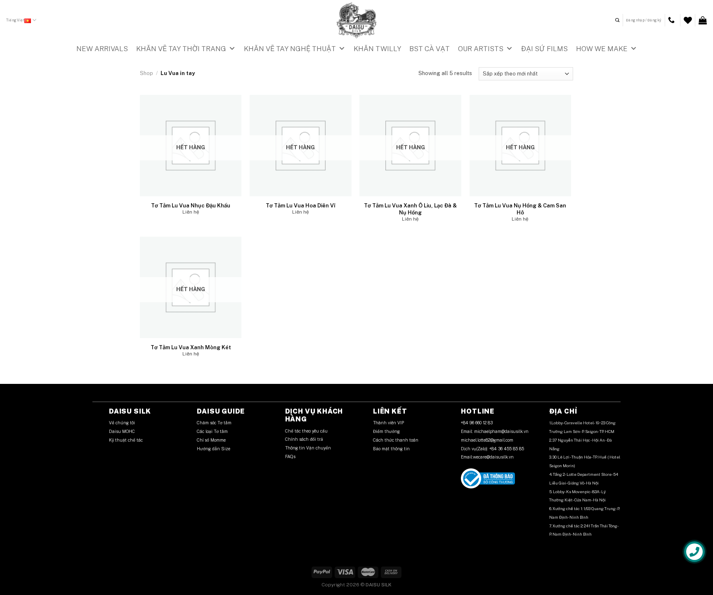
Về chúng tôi (122, 422)
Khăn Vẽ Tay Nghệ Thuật (290, 49)
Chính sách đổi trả (304, 439)
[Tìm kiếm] (617, 20)
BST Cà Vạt (429, 49)
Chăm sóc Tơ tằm (214, 422)
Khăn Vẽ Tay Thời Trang (181, 49)
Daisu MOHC (122, 431)
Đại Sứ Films (544, 49)
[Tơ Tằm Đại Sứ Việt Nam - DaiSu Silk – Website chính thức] (356, 20)
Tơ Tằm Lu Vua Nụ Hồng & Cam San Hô (520, 209)
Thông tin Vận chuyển (308, 447)
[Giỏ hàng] (703, 20)
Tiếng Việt (15, 20)
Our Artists (480, 49)
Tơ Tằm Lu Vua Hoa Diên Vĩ (300, 205)
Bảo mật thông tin (391, 448)
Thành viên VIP (388, 422)
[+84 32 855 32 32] (672, 20)
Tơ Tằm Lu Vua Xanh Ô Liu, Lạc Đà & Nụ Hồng (410, 209)
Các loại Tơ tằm (212, 431)
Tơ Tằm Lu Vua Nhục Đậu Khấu (190, 205)
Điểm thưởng (387, 431)
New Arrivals (102, 49)
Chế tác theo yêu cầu (306, 430)
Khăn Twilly (377, 49)
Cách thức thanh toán (395, 439)
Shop (146, 73)
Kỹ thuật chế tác (126, 439)
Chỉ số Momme (211, 439)
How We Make (602, 49)
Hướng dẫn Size (213, 448)
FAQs (290, 456)
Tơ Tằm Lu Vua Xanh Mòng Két (191, 347)
